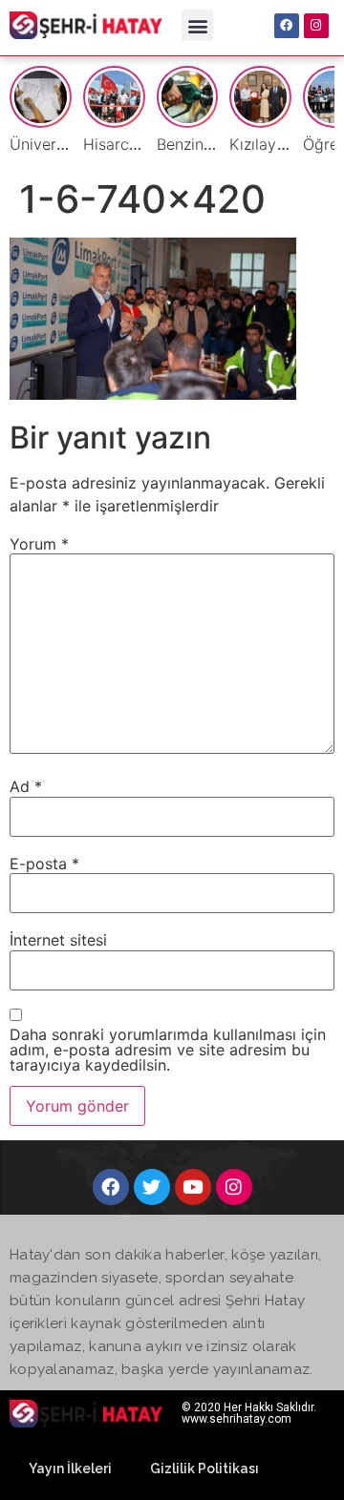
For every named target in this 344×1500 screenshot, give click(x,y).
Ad (26, 786)
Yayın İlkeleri (70, 1468)
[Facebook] (286, 25)
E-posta (44, 863)
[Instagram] (316, 25)
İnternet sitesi (58, 940)
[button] (197, 25)
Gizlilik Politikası (204, 1468)
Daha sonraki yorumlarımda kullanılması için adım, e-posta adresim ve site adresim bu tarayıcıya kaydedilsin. (168, 1050)
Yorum (39, 544)
